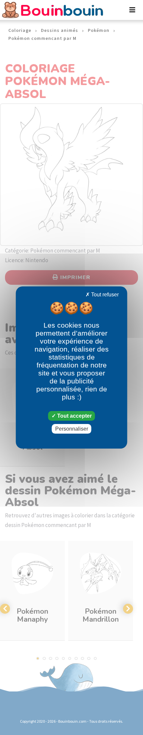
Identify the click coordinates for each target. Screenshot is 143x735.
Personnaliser (71, 429)
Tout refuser (104, 294)
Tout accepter (74, 416)
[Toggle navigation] (132, 10)
